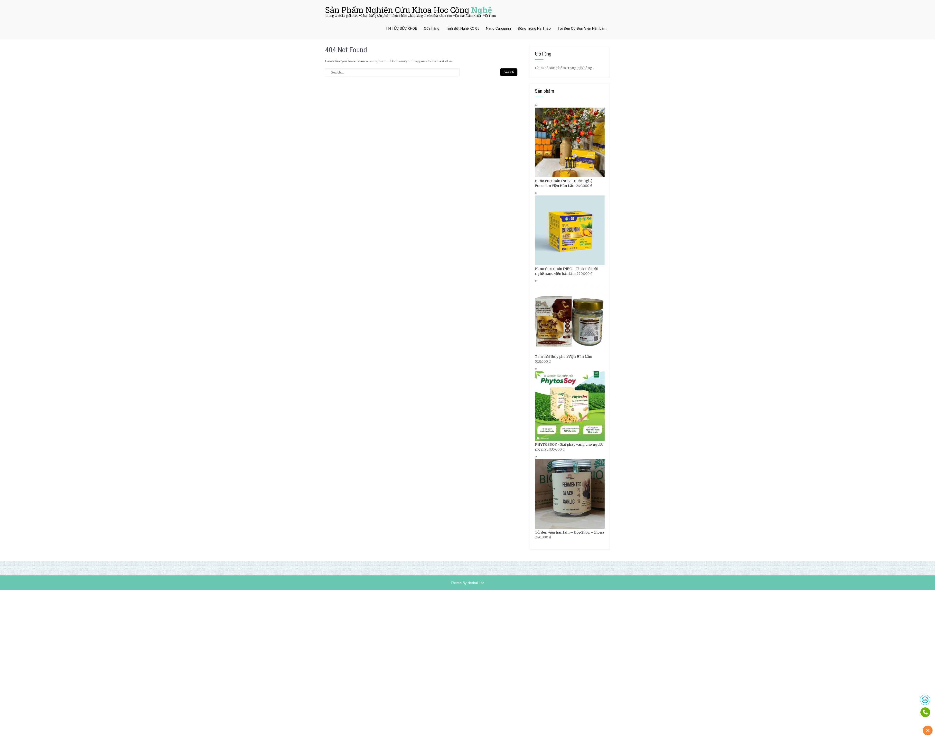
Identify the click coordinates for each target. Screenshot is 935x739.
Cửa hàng (431, 28)
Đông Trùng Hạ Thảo (534, 28)
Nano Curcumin (498, 28)
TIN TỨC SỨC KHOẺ (401, 28)
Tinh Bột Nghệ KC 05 (462, 28)
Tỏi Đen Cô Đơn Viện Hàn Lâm (582, 28)
